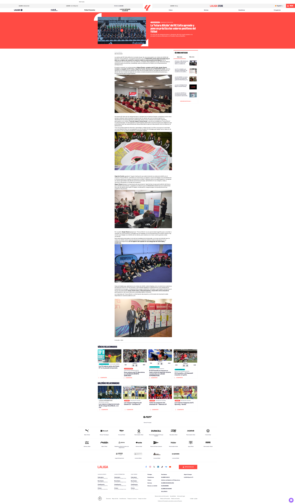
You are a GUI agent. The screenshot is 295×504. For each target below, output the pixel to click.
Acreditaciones (122, 498)
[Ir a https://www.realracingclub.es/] (155, 2)
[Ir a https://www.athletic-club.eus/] (90, 2)
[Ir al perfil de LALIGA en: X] (154, 467)
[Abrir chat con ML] (291, 500)
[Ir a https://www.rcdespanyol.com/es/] (175, 2)
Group (174, 5)
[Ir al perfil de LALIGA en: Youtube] (170, 467)
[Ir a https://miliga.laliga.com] (290, 6)
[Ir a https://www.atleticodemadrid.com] (96, 2)
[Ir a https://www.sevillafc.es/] (202, 2)
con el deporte (72, 5)
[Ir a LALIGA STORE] (216, 6)
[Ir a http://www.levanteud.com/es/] (142, 2)
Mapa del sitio (115, 498)
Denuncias (108, 498)
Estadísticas (242, 10)
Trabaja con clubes (142, 498)
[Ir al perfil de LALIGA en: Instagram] (150, 467)
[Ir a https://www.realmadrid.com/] (188, 2)
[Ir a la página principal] (147, 11)
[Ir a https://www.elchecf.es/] (123, 2)
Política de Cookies (175, 498)
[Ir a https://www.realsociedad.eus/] (195, 2)
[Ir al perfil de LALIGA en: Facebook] (146, 467)
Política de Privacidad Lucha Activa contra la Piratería (170, 501)
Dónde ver (118, 5)
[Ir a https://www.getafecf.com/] (136, 2)
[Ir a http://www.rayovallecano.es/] (162, 2)
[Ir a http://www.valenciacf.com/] (208, 2)
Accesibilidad (173, 496)
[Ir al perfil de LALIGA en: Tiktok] (162, 467)
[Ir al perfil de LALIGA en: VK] (166, 467)
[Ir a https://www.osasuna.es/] (103, 2)
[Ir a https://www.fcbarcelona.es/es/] (129, 2)
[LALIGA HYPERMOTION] (54, 10)
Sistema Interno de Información (162, 496)
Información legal (181, 496)
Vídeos (170, 10)
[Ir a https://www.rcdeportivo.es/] (169, 2)
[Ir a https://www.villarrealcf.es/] (215, 2)
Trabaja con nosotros (132, 498)
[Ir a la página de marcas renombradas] (100, 498)
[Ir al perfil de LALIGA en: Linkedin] (158, 467)
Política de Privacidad (165, 498)
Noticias (206, 10)
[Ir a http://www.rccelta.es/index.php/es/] (109, 2)
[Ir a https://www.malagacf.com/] (149, 2)
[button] (18, 10)
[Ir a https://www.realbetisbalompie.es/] (182, 2)
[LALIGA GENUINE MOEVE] (125, 10)
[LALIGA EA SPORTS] (18, 10)
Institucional (24, 5)
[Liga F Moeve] (90, 10)
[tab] (180, 57)
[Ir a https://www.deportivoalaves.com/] (116, 2)
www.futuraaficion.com (129, 295)
